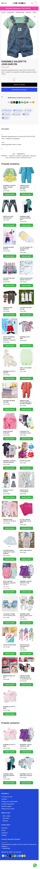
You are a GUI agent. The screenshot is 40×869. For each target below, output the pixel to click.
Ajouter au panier (19, 85)
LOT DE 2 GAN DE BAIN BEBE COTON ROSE (25, 521)
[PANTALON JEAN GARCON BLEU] (10, 206)
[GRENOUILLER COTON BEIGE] (26, 480)
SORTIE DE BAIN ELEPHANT (8, 432)
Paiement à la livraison (19, 90)
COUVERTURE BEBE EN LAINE (9, 401)
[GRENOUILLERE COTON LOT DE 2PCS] (10, 509)
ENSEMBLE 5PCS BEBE (25, 337)
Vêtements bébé (20, 12)
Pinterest (7, 114)
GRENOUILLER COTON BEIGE (24, 490)
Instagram (4, 833)
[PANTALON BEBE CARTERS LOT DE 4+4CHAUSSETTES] (26, 665)
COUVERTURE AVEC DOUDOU (9, 279)
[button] (35, 3)
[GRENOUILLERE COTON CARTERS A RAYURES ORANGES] (26, 390)
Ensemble (28, 12)
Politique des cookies (7, 808)
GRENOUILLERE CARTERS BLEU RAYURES (24, 187)
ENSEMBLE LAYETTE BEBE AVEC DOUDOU (26, 774)
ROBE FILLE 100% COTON (8, 490)
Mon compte (6, 816)
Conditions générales (7, 804)
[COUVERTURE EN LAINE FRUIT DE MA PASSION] (10, 540)
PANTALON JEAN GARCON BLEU (8, 217)
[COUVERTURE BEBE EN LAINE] (10, 390)
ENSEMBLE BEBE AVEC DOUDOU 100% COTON (26, 615)
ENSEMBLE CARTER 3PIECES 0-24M (25, 582)
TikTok (3, 830)
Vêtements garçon (26, 157)
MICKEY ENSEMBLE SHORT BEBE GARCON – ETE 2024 (9, 338)
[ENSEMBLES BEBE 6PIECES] (10, 237)
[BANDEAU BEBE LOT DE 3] (10, 665)
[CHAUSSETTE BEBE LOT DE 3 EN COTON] (10, 603)
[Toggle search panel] (32, 3)
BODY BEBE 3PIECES (26, 550)
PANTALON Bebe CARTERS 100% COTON (25, 646)
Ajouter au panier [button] (9, 194)
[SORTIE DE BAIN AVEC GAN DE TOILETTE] (26, 268)
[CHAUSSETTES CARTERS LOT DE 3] (26, 421)
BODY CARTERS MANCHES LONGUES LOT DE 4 (9, 583)
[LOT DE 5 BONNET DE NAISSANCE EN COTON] (26, 237)
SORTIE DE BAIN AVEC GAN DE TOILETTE (26, 279)
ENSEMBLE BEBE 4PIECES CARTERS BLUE (25, 218)
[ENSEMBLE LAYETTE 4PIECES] (10, 359)
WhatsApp (7, 110)
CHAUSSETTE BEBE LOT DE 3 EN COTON (9, 614)
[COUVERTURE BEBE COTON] (26, 297)
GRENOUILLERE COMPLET (7, 308)
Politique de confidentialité (9, 801)
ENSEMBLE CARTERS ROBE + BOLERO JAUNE (9, 187)
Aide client (6, 818)
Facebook (19, 110)
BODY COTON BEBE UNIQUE (25, 368)
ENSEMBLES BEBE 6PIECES (8, 248)
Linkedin (4, 835)
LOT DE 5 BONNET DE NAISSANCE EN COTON (26, 249)
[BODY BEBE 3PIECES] (26, 540)
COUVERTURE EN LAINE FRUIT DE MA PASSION (9, 552)
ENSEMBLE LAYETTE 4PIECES (9, 372)
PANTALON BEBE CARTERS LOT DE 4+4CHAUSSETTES (25, 677)
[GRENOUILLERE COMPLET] (10, 297)
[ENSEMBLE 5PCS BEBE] (26, 326)
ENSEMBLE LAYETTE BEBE (9, 707)
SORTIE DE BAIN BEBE (9, 645)
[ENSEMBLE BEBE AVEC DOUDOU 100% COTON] (26, 603)
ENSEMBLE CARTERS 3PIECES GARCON (9, 461)
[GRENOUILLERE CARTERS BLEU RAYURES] (26, 175)
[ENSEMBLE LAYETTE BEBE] (10, 696)
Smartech (18, 852)
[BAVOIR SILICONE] (26, 450)
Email (27, 114)
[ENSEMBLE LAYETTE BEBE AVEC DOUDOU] (26, 763)
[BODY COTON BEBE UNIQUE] (26, 357)
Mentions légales (6, 806)
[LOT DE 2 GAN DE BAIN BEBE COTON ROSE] (26, 509)
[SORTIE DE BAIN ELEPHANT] (10, 421)
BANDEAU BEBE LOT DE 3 (9, 676)
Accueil (3, 12)
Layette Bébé (10, 12)
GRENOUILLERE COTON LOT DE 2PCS (9, 520)
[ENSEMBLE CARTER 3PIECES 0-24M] (26, 571)
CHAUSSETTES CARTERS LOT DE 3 (25, 432)
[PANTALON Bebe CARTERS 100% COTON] (26, 634)
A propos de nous (6, 796)
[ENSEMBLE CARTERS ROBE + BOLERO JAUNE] (10, 175)
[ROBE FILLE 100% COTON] (10, 480)
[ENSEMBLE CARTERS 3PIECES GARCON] (10, 450)
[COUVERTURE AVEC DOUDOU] (10, 268)
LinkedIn (17, 114)
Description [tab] (5, 129)
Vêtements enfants (14, 157)
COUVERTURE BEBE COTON (26, 308)
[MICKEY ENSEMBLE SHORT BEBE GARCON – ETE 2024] (10, 326)
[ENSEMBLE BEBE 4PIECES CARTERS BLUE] (26, 206)
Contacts (4, 799)
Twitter (29, 110)
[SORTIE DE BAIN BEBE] (10, 634)
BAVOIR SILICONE (25, 460)
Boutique (5, 821)
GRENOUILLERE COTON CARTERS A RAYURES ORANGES (25, 402)
